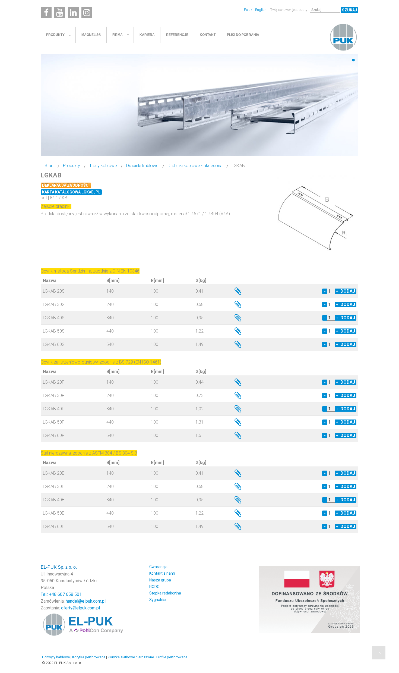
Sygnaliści (157, 599)
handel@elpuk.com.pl (86, 601)
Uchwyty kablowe (56, 657)
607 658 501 (70, 594)
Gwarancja (158, 567)
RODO (154, 586)
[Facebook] (46, 12)
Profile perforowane (171, 657)
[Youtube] (59, 12)
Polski (249, 10)
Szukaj (349, 10)
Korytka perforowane (88, 657)
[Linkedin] (73, 12)
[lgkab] (316, 215)
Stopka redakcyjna (165, 593)
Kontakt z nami (162, 573)
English (261, 10)
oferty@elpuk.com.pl (80, 608)
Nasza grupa (160, 580)
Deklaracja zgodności (66, 185)
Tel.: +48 (49, 594)
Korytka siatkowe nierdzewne (131, 657)
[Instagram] (86, 12)
